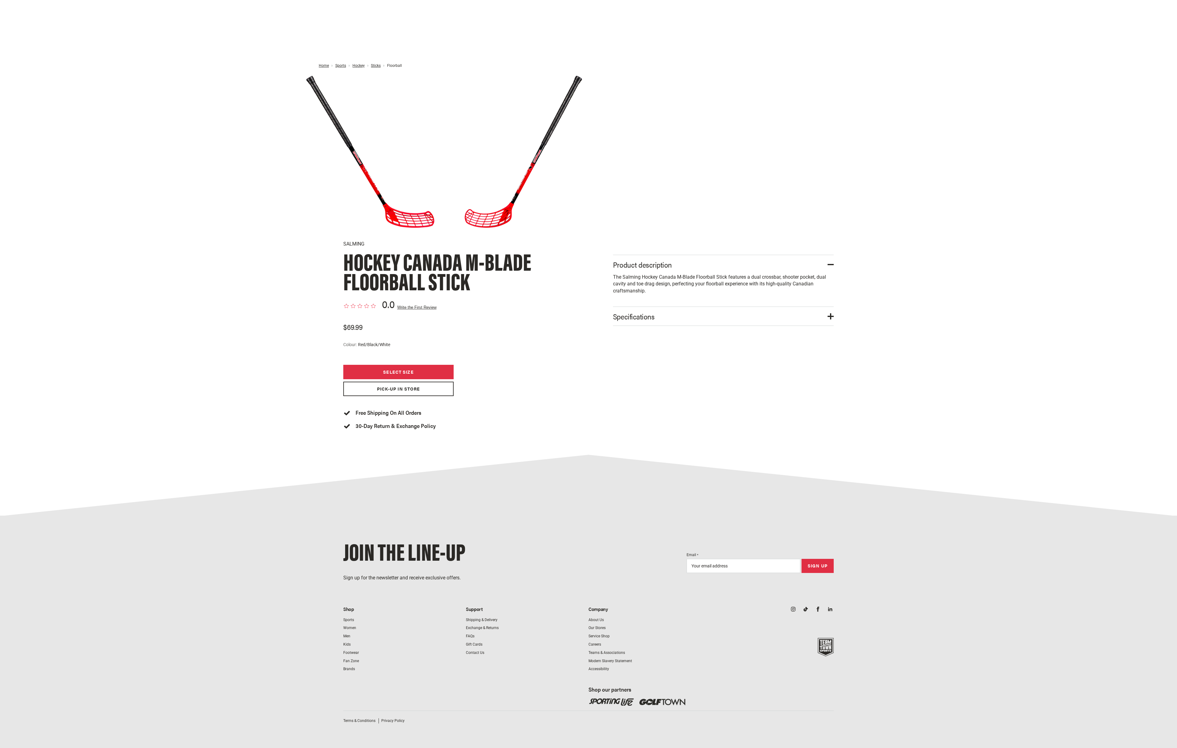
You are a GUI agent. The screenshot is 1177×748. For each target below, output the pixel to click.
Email (692, 555)
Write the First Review (416, 307)
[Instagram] (793, 609)
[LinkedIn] (830, 609)
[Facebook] (817, 609)
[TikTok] (805, 609)
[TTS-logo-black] (826, 653)
